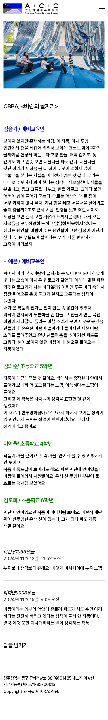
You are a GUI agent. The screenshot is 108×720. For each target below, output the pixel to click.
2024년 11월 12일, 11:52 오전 (32, 558)
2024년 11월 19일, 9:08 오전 (31, 599)
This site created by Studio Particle (38, 716)
